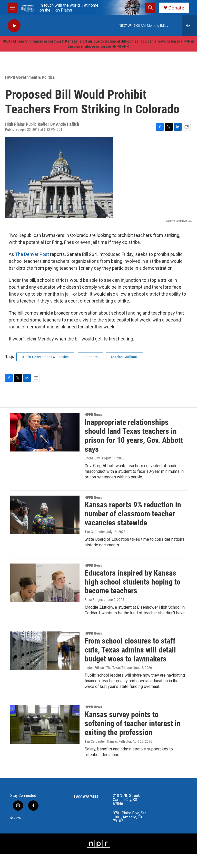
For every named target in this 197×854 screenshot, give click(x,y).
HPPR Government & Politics (30, 77)
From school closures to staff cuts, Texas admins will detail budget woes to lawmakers (130, 649)
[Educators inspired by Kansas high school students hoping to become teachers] (45, 583)
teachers (90, 357)
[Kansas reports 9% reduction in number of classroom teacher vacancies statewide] (45, 515)
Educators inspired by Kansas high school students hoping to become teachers (133, 581)
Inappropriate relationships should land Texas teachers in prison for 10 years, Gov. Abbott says (134, 435)
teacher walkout (124, 357)
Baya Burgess (94, 600)
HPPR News (93, 415)
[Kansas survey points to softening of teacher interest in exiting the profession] (45, 724)
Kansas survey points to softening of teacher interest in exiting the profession (133, 723)
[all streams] (189, 25)
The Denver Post (32, 254)
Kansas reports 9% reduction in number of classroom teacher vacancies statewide (133, 513)
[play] (14, 26)
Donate (176, 8)
